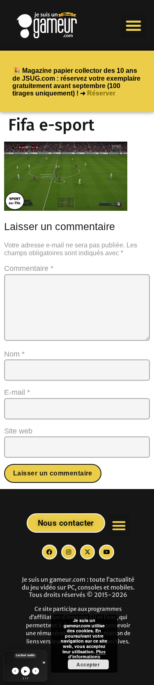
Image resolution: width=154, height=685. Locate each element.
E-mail (17, 392)
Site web (18, 431)
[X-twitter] (87, 552)
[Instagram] (68, 552)
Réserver (101, 93)
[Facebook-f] (49, 552)
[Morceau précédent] (14, 670)
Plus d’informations (87, 654)
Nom (14, 354)
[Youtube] (106, 552)
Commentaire (28, 268)
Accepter (88, 664)
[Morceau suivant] (35, 670)
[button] (133, 25)
